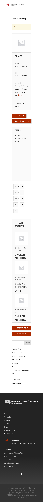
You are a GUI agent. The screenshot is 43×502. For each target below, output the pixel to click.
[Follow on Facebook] (21, 474)
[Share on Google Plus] (16, 199)
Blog (6, 427)
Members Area (10, 430)
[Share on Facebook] (15, 186)
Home (14, 19)
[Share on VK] (15, 205)
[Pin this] (22, 199)
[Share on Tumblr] (22, 193)
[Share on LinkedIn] (15, 193)
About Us (7, 420)
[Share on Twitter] (22, 186)
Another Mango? (17, 353)
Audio (6, 424)
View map (21, 95)
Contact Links (9, 434)
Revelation (15, 363)
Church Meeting (21, 19)
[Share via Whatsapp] (15, 211)
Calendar (7, 417)
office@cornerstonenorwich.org (23, 443)
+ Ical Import (19, 116)
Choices (14, 367)
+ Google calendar (22, 121)
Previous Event (22, 328)
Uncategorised (16, 383)
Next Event (20, 334)
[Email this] (22, 205)
